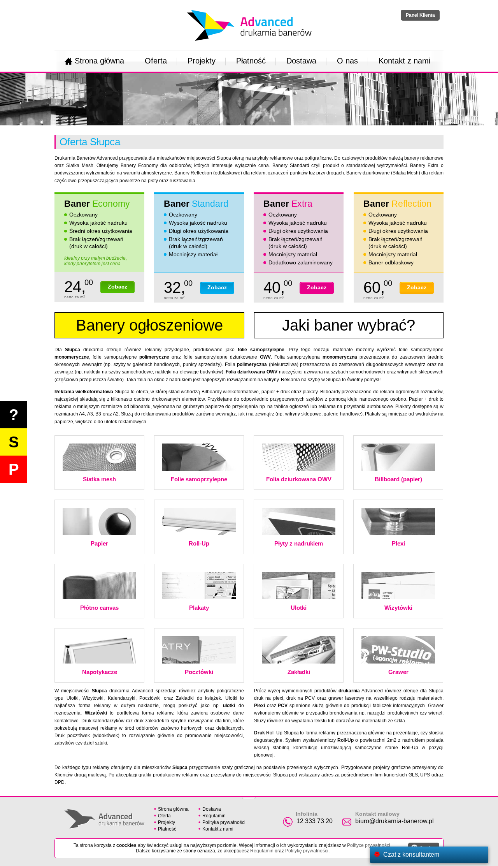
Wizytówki (398, 607)
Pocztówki (199, 672)
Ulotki (299, 607)
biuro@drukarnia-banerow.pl (394, 821)
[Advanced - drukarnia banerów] (249, 8)
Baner (97, 204)
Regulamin (214, 815)
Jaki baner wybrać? (348, 325)
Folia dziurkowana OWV (298, 479)
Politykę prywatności (306, 851)
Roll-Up (199, 543)
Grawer (398, 672)
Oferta (156, 60)
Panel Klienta (420, 15)
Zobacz (117, 286)
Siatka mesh (99, 479)
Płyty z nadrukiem (298, 543)
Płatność (251, 60)
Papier (99, 543)
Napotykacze (99, 672)
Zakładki (299, 672)
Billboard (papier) (398, 479)
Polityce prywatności (368, 845)
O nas (347, 60)
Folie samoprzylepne (199, 479)
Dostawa (301, 60)
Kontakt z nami (404, 60)
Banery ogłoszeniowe (149, 325)
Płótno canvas (99, 607)
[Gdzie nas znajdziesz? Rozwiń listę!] (249, 795)
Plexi (398, 543)
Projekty (202, 60)
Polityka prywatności (223, 822)
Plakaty (199, 607)
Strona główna (99, 60)
